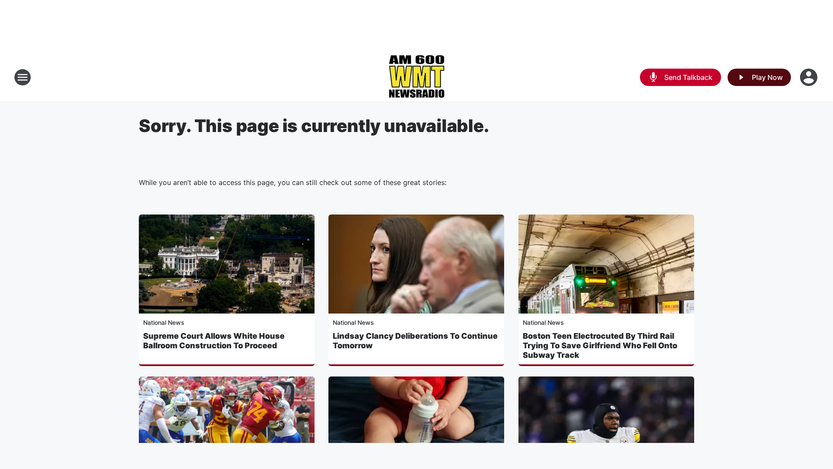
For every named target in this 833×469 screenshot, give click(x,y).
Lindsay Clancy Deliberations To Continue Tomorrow (415, 340)
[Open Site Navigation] (22, 77)
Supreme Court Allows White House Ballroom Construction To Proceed (214, 340)
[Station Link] (416, 77)
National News (163, 322)
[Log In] (809, 77)
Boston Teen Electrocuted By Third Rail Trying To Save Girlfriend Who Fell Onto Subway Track (600, 345)
